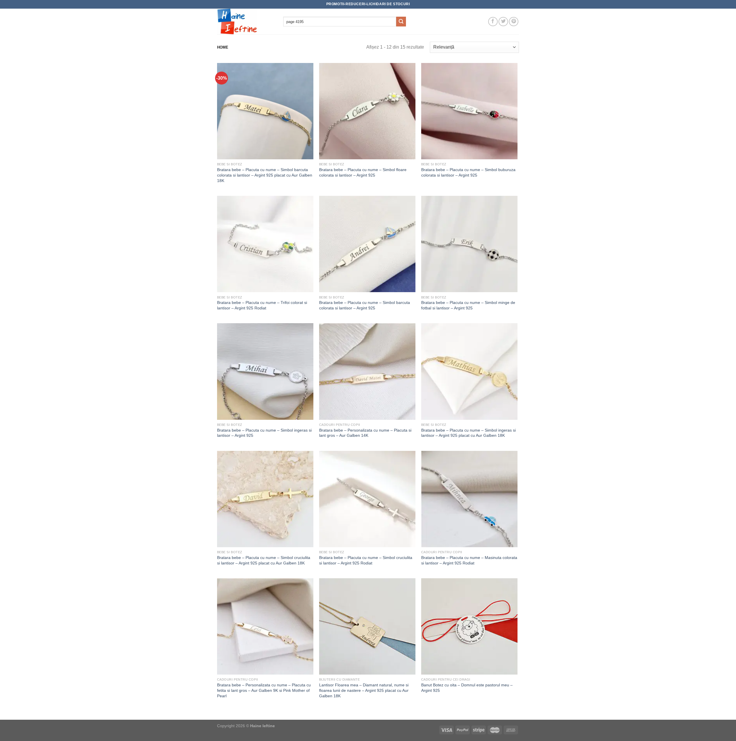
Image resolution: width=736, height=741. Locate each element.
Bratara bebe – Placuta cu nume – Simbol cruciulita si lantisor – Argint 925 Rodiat (365, 560)
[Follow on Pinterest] (513, 21)
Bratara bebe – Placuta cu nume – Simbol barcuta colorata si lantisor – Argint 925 (364, 305)
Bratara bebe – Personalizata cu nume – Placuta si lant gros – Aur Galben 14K (365, 433)
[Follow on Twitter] (503, 21)
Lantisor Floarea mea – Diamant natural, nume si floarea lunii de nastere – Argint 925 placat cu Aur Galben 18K (364, 690)
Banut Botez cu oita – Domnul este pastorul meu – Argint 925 (467, 688)
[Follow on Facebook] (493, 21)
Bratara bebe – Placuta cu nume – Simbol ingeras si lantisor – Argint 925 (264, 433)
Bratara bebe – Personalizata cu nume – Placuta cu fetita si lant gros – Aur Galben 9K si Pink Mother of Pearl (264, 690)
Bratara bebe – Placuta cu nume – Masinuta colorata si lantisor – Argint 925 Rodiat (469, 560)
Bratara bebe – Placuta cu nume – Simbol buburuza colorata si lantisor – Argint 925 (468, 172)
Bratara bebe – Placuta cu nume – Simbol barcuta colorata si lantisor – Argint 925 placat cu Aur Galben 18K (264, 175)
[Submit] (401, 21)
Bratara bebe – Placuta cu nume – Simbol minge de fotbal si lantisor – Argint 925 (468, 305)
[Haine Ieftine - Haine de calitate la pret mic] (246, 22)
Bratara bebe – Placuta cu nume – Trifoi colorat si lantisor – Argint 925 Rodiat (262, 305)
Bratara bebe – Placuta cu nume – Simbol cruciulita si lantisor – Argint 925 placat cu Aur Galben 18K (263, 560)
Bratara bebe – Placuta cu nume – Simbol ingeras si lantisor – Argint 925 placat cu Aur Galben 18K (468, 433)
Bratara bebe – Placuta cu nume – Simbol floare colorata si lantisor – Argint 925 (363, 172)
